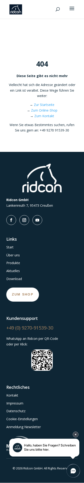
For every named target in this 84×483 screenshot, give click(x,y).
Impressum (14, 403)
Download (14, 279)
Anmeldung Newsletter (23, 427)
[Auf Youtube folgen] (37, 220)
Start (10, 247)
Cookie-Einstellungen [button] (22, 419)
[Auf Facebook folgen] (11, 220)
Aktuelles (13, 271)
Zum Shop (22, 294)
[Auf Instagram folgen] (24, 220)
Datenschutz (15, 411)
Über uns (13, 255)
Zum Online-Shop (44, 110)
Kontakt (12, 395)
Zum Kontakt (44, 116)
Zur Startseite (44, 104)
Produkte (13, 263)
